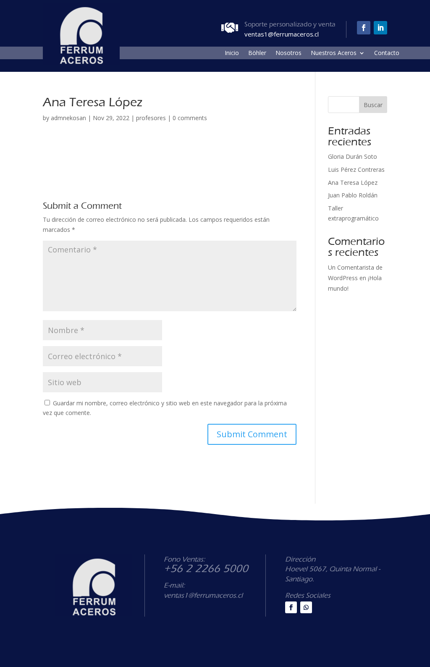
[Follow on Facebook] (363, 27)
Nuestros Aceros (334, 53)
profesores (151, 118)
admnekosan (68, 118)
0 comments (190, 118)
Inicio (232, 53)
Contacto (386, 53)
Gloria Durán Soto (352, 156)
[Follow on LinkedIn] (380, 27)
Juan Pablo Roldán (353, 195)
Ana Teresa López (353, 182)
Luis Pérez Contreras (356, 169)
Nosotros (288, 53)
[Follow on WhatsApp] (306, 607)
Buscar (373, 105)
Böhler (257, 53)
